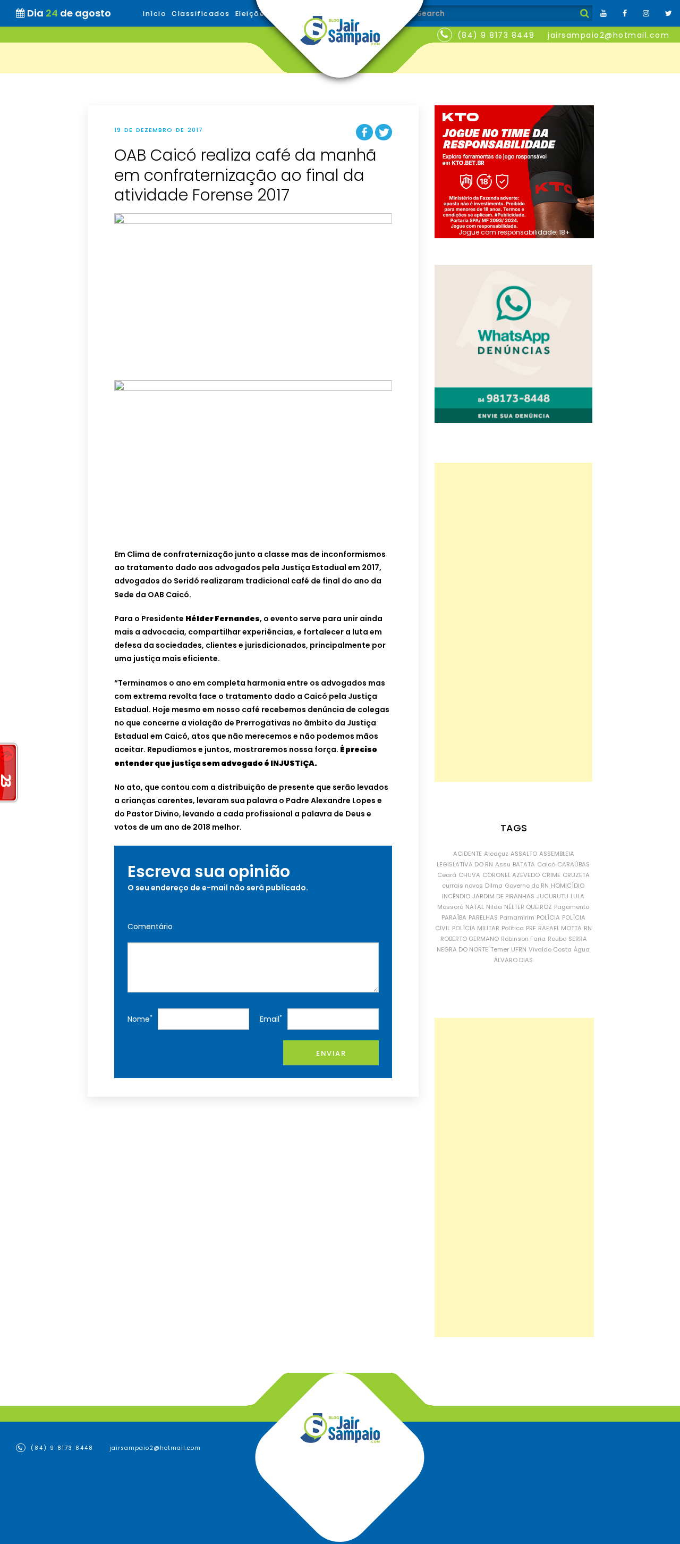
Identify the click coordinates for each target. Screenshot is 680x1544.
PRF (531, 928)
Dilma (494, 885)
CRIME (551, 875)
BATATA (524, 864)
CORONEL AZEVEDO (511, 875)
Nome (140, 1018)
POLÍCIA (548, 917)
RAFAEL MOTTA (560, 928)
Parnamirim (517, 917)
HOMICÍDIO (567, 885)
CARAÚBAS (573, 864)
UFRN (518, 949)
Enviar (331, 1053)
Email (271, 1018)
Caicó (546, 864)
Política (513, 928)
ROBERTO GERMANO (469, 938)
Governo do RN (527, 885)
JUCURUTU (552, 896)
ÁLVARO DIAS (513, 960)
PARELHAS (483, 917)
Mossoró (450, 907)
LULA (577, 896)
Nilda (494, 907)
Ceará (446, 875)
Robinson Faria (523, 938)
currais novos (462, 885)
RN (588, 928)
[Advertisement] (513, 622)
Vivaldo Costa (550, 949)
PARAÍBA (453, 917)
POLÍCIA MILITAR (475, 928)
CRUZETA (576, 875)
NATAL (474, 907)
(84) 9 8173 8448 (496, 35)
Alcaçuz (496, 853)
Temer (499, 949)
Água (582, 949)
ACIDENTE (467, 853)
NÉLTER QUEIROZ (528, 907)
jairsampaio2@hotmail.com (608, 35)
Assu (503, 864)
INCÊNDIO (456, 896)
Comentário (150, 926)
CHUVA (469, 875)
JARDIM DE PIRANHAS (503, 896)
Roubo (557, 938)
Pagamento (571, 907)
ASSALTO (524, 853)
